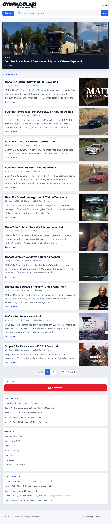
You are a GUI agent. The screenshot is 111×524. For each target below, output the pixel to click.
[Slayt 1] (50, 52)
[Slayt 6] (60, 52)
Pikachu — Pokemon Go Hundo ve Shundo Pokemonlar (28, 500)
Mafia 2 (9, 445)
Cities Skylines (12, 455)
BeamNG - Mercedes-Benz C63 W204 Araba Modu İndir (29, 408)
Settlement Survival (14, 464)
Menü (104, 5)
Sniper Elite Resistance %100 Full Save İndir (32, 346)
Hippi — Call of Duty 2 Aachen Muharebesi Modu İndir (28, 486)
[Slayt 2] (52, 52)
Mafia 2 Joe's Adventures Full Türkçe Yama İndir (35, 227)
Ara (104, 13)
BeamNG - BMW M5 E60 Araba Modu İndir (23, 417)
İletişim (98, 516)
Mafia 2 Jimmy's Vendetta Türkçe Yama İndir (32, 256)
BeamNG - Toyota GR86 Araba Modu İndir (23, 412)
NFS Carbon (11, 460)
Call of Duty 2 (12, 441)
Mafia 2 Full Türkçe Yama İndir (23, 316)
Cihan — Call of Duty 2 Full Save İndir (21, 491)
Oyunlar (8, 13)
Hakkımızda (88, 516)
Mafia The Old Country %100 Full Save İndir (23, 403)
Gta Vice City (11, 450)
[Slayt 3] (54, 52)
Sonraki (71, 372)
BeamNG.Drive (13, 436)
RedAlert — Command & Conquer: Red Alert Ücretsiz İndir (29, 481)
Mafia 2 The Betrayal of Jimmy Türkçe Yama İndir (35, 286)
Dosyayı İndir (11, 102)
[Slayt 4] (56, 52)
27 (63, 372)
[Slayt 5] (58, 52)
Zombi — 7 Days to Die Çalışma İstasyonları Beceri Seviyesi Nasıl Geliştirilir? (37, 495)
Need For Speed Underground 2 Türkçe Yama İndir (26, 422)
